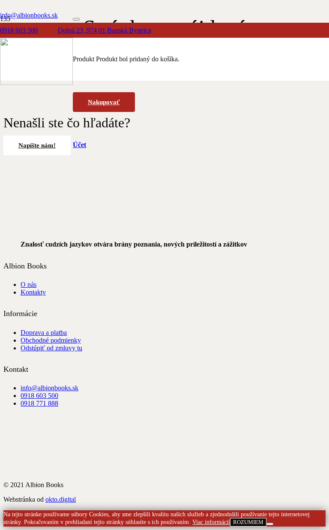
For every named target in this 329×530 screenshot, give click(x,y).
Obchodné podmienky (51, 340)
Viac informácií (211, 522)
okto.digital (60, 499)
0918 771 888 (39, 403)
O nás (28, 284)
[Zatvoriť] (76, 19)
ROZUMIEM (248, 522)
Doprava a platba (44, 332)
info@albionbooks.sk (49, 387)
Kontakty (33, 292)
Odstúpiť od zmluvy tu (51, 348)
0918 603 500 (39, 395)
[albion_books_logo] (36, 82)
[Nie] (269, 524)
